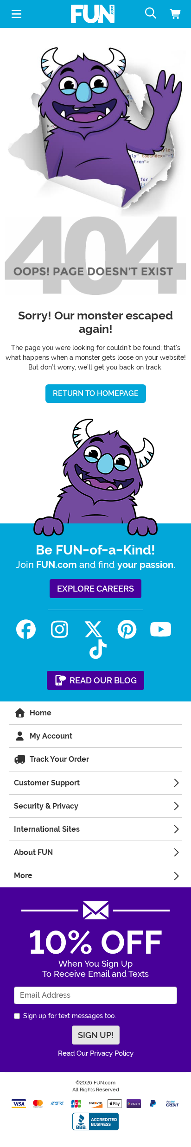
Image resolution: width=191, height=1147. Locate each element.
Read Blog (102, 680)
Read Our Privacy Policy (96, 1053)
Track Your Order (58, 759)
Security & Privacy (46, 806)
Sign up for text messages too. (69, 1016)
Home (39, 712)
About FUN (33, 852)
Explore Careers (95, 588)
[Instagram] (59, 629)
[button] (172, 14)
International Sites (47, 829)
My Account (50, 736)
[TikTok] (98, 649)
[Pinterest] (127, 629)
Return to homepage (96, 393)
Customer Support (47, 782)
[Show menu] (16, 13)
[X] (93, 629)
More (23, 875)
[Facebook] (26, 629)
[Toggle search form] (153, 14)
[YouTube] (160, 629)
